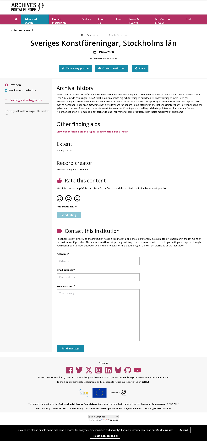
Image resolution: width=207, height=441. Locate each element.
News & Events (134, 20)
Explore (86, 19)
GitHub (146, 381)
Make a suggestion (77, 68)
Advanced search (30, 20)
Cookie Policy (76, 408)
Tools (119, 19)
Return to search (23, 30)
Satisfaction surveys (162, 20)
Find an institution (59, 20)
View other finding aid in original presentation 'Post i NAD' (92, 131)
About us (102, 20)
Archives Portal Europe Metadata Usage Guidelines (114, 408)
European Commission (153, 403)
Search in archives (96, 35)
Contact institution (113, 68)
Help (158, 377)
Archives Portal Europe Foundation (78, 403)
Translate (112, 419)
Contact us (42, 408)
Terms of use (58, 408)
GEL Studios (164, 408)
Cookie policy (164, 429)
